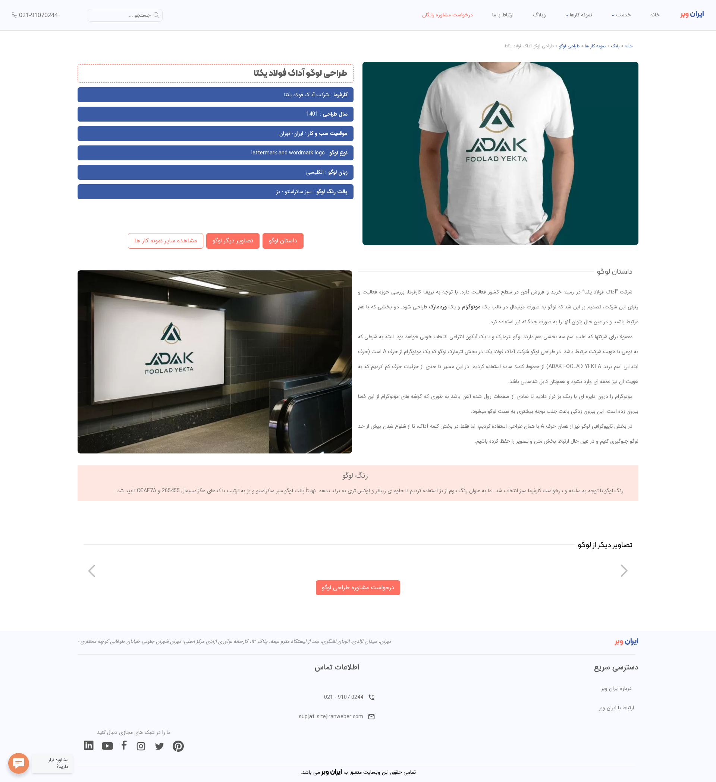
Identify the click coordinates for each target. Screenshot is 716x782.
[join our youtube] (107, 746)
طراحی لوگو (569, 46)
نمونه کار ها (595, 46)
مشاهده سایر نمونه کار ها (165, 240)
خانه (655, 15)
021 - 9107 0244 (343, 697)
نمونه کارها (580, 15)
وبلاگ (539, 15)
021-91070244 (38, 15)
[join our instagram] (141, 746)
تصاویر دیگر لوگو (233, 240)
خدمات (623, 15)
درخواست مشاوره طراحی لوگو (358, 587)
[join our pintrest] (178, 746)
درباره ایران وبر (616, 688)
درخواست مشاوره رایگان (447, 15)
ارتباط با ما (503, 15)
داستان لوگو (283, 240)
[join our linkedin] (88, 746)
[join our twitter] (159, 746)
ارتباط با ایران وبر (616, 708)
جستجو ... (140, 15)
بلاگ (615, 46)
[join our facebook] (124, 746)
